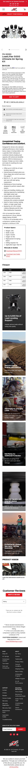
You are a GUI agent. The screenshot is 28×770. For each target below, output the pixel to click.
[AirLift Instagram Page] (14, 734)
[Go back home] (14, 9)
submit (20, 729)
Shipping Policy (19, 669)
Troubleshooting (7, 719)
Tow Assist (5, 663)
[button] (9, 49)
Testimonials (18, 659)
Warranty (5, 701)
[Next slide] (26, 49)
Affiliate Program (20, 678)
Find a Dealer (19, 691)
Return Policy (19, 671)
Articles (4, 693)
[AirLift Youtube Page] (17, 734)
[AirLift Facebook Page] (11, 734)
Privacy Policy (19, 661)
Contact (4, 690)
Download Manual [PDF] (14, 251)
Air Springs (5, 656)
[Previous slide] (2, 49)
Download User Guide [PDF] (13, 255)
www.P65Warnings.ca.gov (14, 641)
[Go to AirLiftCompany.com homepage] (14, 743)
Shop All (4, 653)
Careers (17, 656)
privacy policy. (14, 767)
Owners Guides (6, 698)
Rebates (4, 695)
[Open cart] (25, 9)
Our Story (18, 653)
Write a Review (14, 594)
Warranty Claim (6, 708)
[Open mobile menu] (3, 9)
